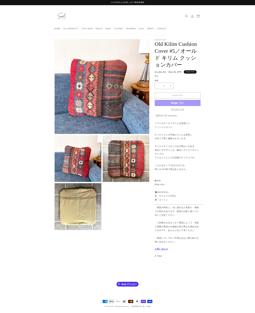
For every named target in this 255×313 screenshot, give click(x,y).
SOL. (112, 306)
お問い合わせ (161, 249)
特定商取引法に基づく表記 (141, 306)
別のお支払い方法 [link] (177, 109)
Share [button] (159, 256)
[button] (186, 16)
